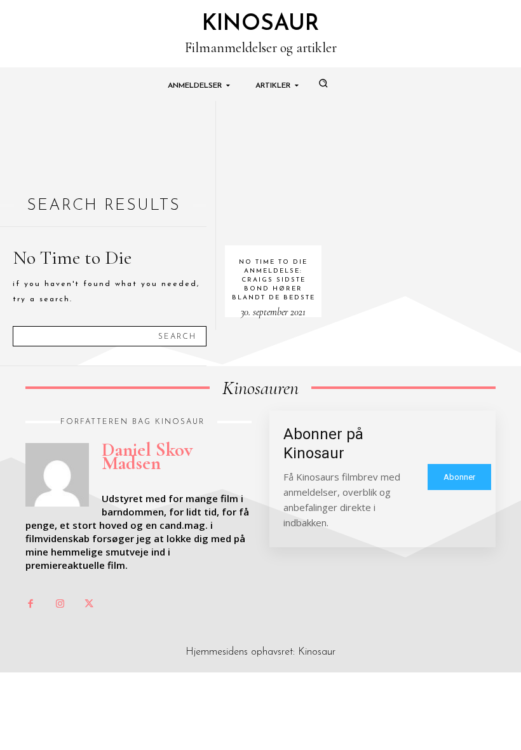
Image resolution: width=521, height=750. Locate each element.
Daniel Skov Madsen (147, 456)
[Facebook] (30, 604)
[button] (322, 82)
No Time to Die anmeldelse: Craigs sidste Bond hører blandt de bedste (273, 280)
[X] (89, 604)
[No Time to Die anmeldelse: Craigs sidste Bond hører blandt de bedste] (273, 173)
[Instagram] (59, 604)
